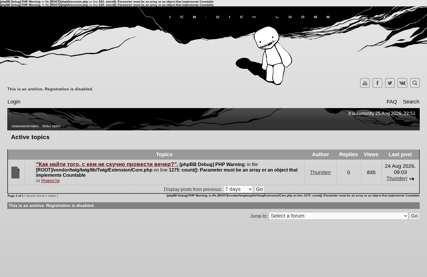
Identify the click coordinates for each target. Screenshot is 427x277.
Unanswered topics (25, 126)
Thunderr (320, 172)
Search (411, 102)
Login (14, 102)
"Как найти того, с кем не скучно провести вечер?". (107, 164)
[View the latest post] (411, 178)
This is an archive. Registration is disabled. (50, 89)
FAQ (392, 102)
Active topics (51, 126)
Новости (50, 180)
